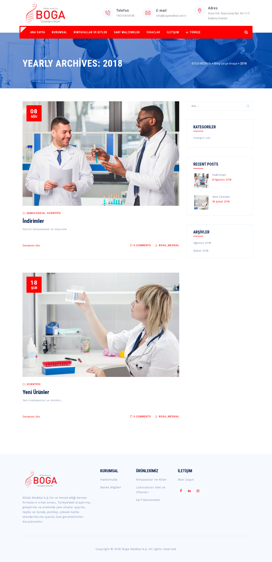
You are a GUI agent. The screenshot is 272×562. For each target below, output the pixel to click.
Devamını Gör (31, 245)
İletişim (173, 32)
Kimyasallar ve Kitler (90, 32)
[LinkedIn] (189, 491)
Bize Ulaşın (186, 479)
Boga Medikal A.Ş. (135, 549)
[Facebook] (181, 491)
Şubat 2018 (200, 250)
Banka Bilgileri (110, 487)
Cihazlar (153, 32)
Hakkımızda (108, 479)
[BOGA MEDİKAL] (46, 13)
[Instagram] (198, 491)
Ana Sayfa (37, 32)
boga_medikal (168, 245)
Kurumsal (59, 32)
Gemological (36, 213)
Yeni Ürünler (36, 392)
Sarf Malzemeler (127, 32)
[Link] (246, 32)
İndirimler (33, 221)
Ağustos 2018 (202, 242)
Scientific (54, 213)
